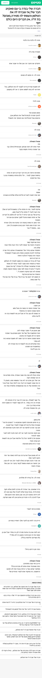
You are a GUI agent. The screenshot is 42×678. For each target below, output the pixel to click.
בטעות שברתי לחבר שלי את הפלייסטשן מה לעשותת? (22, 609)
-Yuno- (35, 94)
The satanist (33, 80)
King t (35, 514)
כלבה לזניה (34, 413)
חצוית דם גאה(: (32, 135)
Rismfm (34, 123)
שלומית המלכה (32, 106)
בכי (39, 31)
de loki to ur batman (31, 449)
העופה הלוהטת (33, 45)
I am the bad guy (32, 166)
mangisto (34, 526)
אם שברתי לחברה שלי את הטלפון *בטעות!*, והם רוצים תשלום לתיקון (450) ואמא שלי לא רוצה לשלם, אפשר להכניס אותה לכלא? (22, 636)
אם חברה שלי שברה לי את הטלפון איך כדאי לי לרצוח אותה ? (21, 603)
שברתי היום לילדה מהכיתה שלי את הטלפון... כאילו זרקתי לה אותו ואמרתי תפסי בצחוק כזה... (21, 651)
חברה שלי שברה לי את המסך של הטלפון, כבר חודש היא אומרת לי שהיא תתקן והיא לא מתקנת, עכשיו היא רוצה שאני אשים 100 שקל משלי (21, 588)
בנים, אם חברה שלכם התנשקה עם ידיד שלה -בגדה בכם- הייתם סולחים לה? (21, 596)
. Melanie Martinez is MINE (29, 483)
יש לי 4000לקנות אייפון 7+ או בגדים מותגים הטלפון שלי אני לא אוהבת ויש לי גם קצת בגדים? (21, 624)
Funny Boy (34, 471)
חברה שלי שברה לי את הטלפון (30, 657)
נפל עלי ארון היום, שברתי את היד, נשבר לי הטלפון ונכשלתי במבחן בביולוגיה (21, 644)
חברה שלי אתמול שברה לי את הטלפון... (27, 630)
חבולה (35, 57)
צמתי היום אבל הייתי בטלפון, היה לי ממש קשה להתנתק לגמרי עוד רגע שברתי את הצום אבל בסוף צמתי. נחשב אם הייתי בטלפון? (21, 616)
